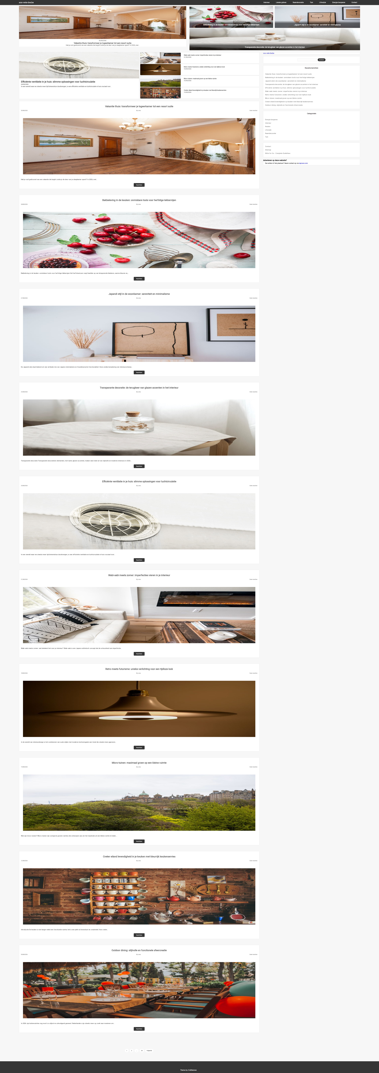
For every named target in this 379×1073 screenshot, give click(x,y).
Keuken (267, 126)
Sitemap (268, 150)
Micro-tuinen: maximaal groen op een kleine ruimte (200, 78)
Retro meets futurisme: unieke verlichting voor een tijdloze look (204, 67)
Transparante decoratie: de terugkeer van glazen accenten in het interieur (275, 47)
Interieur (267, 2)
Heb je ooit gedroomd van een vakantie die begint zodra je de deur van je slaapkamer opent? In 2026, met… (102, 45)
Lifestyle (322, 2)
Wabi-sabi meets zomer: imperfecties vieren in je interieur (202, 55)
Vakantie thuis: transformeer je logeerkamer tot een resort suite (102, 43)
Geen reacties (253, 110)
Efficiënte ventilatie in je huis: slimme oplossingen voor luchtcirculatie (58, 81)
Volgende (149, 1050)
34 (142, 1050)
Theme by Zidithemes (188, 1070)
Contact (354, 2)
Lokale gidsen (281, 2)
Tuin (311, 2)
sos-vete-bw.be (26, 2)
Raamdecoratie (298, 2)
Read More (139, 185)
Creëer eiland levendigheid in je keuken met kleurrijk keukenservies (205, 90)
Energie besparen (338, 2)
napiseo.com (303, 163)
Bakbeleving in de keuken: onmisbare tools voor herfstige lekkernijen (231, 25)
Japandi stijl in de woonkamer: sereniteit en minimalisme (317, 25)
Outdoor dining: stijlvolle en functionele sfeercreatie (139, 950)
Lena (139, 110)
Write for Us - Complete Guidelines (277, 153)
